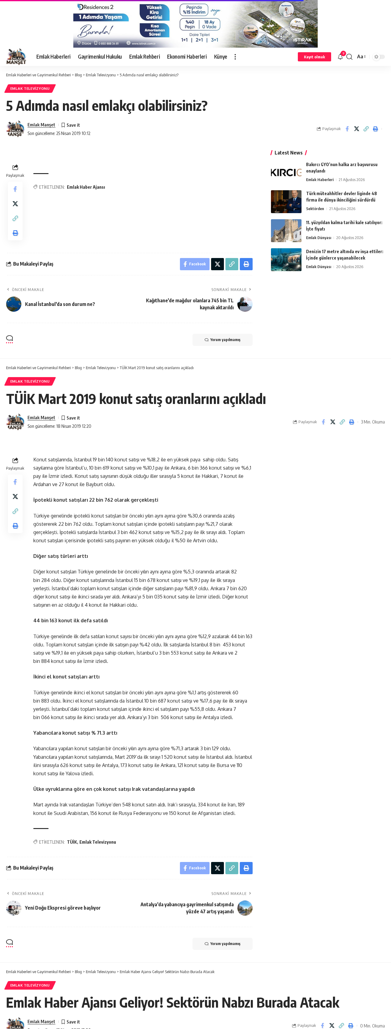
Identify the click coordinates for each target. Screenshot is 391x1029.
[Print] (375, 129)
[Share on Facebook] (347, 129)
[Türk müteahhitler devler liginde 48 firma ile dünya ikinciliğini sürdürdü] (286, 201)
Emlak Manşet (41, 124)
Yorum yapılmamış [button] (225, 339)
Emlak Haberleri (320, 179)
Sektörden (315, 208)
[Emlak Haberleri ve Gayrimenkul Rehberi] (16, 57)
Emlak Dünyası (318, 237)
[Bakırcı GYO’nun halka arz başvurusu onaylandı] (286, 172)
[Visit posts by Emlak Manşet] (15, 129)
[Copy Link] (366, 129)
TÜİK (72, 842)
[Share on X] (356, 129)
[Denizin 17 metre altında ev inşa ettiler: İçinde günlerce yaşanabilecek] (286, 259)
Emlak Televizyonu (30, 88)
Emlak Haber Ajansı (86, 187)
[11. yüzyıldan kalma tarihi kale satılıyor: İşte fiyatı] (286, 230)
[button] (235, 57)
